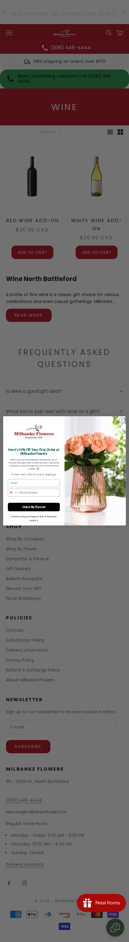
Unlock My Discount (33, 507)
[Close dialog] (121, 420)
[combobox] (13, 493)
